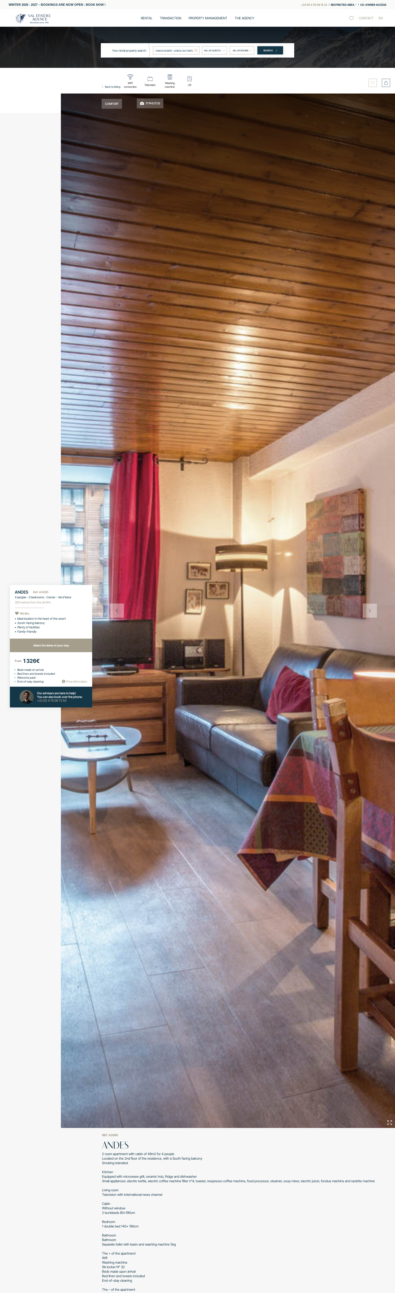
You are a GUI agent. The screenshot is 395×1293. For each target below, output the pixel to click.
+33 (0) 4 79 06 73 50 (51, 700)
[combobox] (242, 50)
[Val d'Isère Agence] (33, 18)
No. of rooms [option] (241, 50)
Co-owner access (373, 5)
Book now (95, 4)
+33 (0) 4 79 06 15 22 (314, 5)
